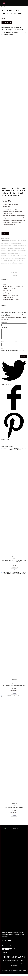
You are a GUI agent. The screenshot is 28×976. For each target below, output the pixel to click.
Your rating (4, 322)
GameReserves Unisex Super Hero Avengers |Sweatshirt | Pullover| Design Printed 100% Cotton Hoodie (12, 262)
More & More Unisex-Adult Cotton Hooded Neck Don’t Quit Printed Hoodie (14, 561)
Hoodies (8, 238)
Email (16, 341)
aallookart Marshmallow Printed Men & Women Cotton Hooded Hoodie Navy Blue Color (12, 248)
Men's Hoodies (20, 263)
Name (3, 341)
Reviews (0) (14, 275)
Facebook (4, 952)
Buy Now (5, 233)
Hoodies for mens (13, 263)
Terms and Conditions (7, 945)
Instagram (4, 954)
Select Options (7, 22)
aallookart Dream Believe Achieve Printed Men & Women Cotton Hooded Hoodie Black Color (14, 684)
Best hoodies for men (21, 257)
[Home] (1, 37)
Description (14, 272)
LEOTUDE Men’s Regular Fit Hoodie (14, 807)
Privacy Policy (5, 944)
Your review (4, 327)
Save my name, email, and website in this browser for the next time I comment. (13, 351)
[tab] (14, 272)
